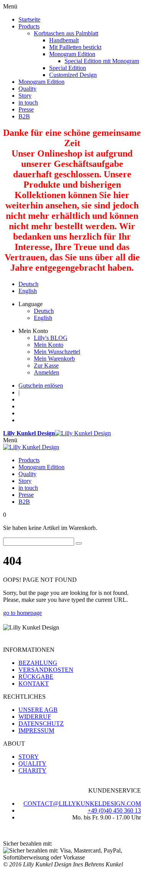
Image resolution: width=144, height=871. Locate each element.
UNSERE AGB (38, 709)
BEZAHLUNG (37, 662)
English (27, 291)
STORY (28, 756)
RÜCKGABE (35, 676)
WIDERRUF (34, 716)
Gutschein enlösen (40, 385)
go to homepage (22, 613)
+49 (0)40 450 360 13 (114, 810)
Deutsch (28, 284)
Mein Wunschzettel (57, 351)
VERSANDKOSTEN (45, 669)
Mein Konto (48, 344)
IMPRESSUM (36, 730)
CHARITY (32, 770)
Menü (10, 440)
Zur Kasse (46, 365)
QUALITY (32, 763)
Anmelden (46, 372)
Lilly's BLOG (51, 338)
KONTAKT (33, 683)
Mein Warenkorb (54, 358)
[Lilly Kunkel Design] (31, 447)
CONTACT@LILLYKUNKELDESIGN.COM (82, 803)
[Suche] (79, 543)
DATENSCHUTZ (41, 723)
